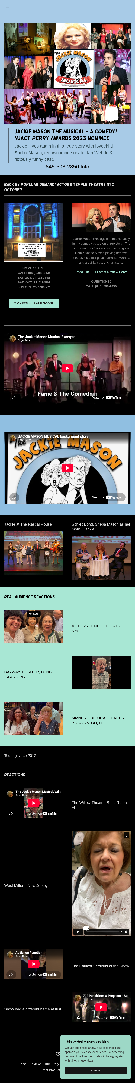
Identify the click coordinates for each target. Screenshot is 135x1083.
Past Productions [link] (54, 1070)
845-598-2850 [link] (62, 167)
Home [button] (22, 1064)
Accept (95, 1070)
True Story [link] (51, 1064)
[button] (13, 7)
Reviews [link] (36, 1064)
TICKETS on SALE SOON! (33, 303)
